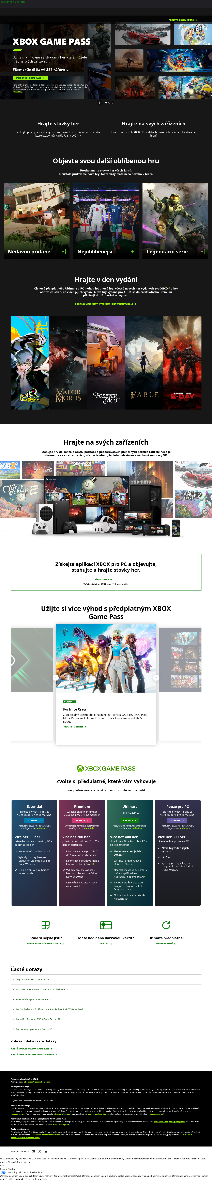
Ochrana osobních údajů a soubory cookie (103, 1175)
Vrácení (3, 1161)
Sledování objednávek (19, 1161)
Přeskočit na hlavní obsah (12, 1)
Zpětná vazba (96, 1158)
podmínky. (51, 83)
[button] (56, 678)
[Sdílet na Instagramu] (46, 1151)
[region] (30, 363)
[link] (182, 20)
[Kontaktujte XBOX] (33, 1151)
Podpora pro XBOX (79, 1158)
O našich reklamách (15, 1179)
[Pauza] (100, 103)
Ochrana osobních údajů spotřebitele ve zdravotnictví (26, 1175)
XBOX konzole (7, 1158)
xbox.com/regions (62, 1114)
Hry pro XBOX (22, 1158)
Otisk (78, 1175)
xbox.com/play (17, 1114)
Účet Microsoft (173, 1158)
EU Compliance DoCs (36, 1179)
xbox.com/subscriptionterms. (37, 1082)
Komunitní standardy (113, 1158)
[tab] (106, 102)
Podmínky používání (161, 1175)
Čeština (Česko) (7, 1168)
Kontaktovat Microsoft (65, 1175)
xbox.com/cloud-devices (98, 1114)
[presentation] (3, 57)
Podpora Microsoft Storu (194, 1158)
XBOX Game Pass (37, 1158)
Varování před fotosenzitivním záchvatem (145, 1158)
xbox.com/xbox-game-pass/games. (169, 1121)
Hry (2, 1165)
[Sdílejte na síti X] (39, 1151)
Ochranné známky (181, 1175)
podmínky (41, 828)
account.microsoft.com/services (46, 1134)
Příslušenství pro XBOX (58, 1158)
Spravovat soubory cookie (138, 1175)
